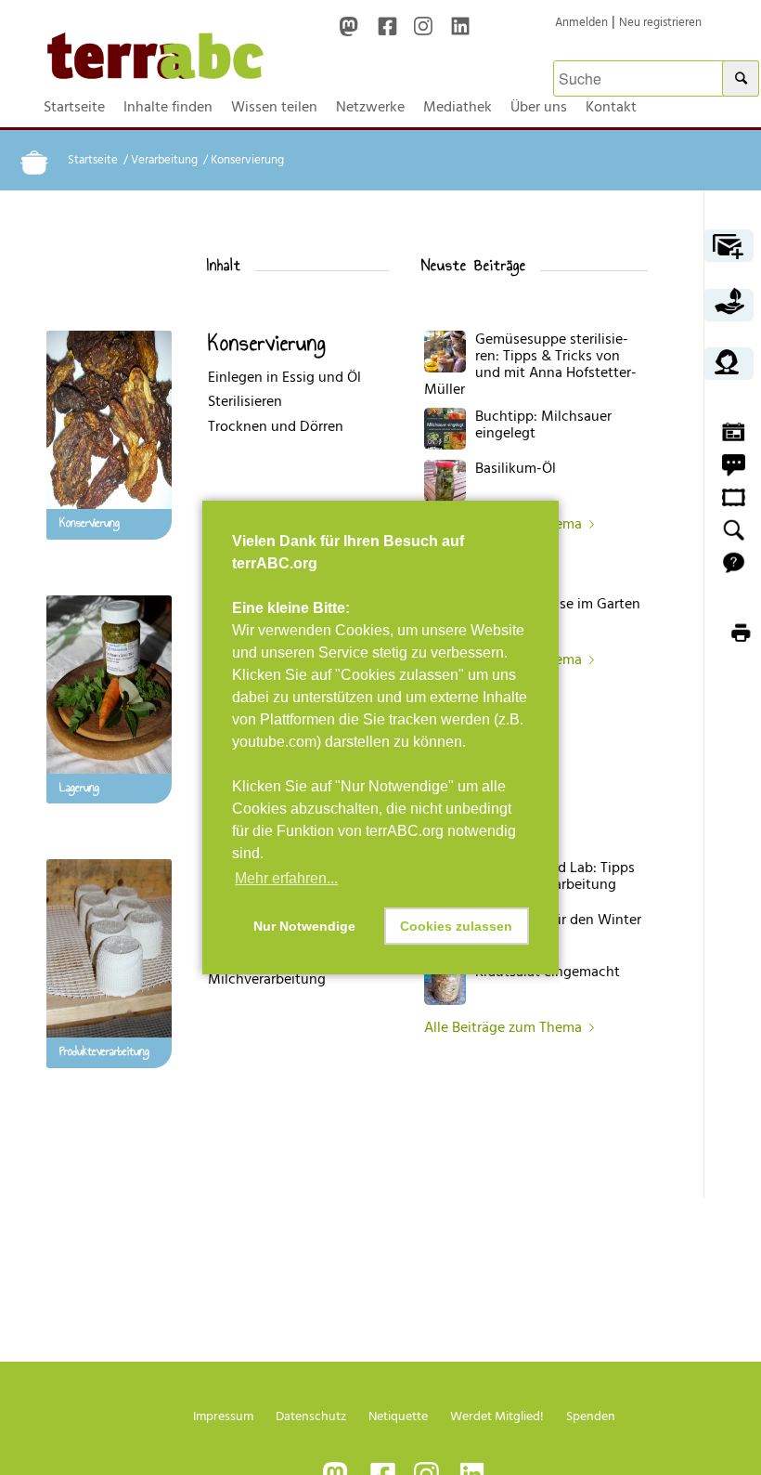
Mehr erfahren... (286, 878)
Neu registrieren (660, 22)
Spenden (590, 1416)
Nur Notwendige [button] (304, 926)
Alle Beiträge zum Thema (503, 1027)
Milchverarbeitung (267, 979)
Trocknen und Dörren (275, 426)
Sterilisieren (245, 401)
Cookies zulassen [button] (456, 926)
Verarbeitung (164, 160)
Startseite (93, 160)
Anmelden (581, 22)
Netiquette (398, 1416)
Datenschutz (311, 1416)
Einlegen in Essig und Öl (284, 377)
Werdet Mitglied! (497, 1416)
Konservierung (267, 342)
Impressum (223, 1416)
